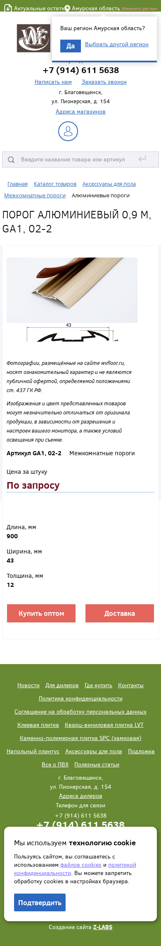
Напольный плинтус (33, 751)
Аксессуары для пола (93, 751)
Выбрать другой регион (117, 44)
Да (70, 45)
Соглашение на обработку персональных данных (80, 711)
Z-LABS (102, 927)
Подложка (141, 751)
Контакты (131, 685)
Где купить (98, 685)
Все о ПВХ (55, 764)
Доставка (119, 613)
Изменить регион (139, 8)
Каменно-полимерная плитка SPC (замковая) (80, 738)
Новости (28, 685)
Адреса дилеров (80, 795)
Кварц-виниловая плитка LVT (104, 724)
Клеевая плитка (38, 724)
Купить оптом (41, 613)
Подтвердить (40, 902)
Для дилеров (62, 685)
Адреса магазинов (81, 111)
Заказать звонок (104, 81)
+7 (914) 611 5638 (80, 824)
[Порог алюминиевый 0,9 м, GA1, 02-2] (72, 299)
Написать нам (53, 81)
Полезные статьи (96, 764)
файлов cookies (81, 864)
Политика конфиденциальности (81, 698)
